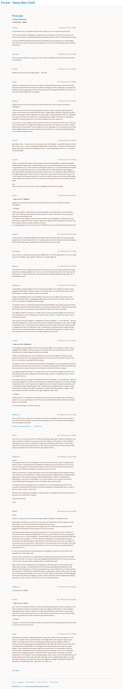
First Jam (17, 16)
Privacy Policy (53, 682)
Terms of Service (42, 682)
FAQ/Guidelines (30, 682)
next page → (16, 670)
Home (13, 682)
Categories (20, 682)
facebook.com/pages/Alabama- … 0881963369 (26, 426)
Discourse (22, 686)
